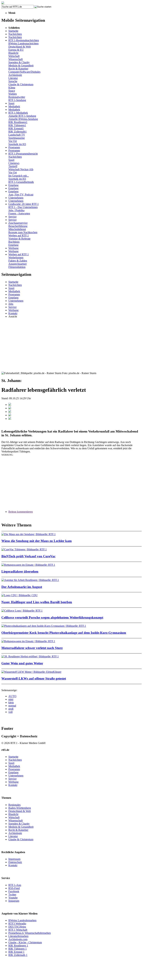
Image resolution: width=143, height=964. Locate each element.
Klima (11, 87)
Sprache (12, 81)
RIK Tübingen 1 (17, 948)
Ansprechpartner (17, 263)
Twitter (12, 894)
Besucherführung (17, 226)
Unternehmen (15, 197)
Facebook (13, 891)
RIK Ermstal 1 (16, 951)
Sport (11, 103)
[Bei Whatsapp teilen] (9, 411)
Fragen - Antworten (19, 213)
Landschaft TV (16, 134)
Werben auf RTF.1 (18, 235)
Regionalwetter (16, 96)
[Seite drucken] (9, 418)
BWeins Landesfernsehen (22, 920)
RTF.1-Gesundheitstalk (21, 181)
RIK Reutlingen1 (17, 122)
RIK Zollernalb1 (17, 131)
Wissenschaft (15, 59)
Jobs (10, 303)
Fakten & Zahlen (17, 260)
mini (10, 699)
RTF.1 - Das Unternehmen (23, 207)
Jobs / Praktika (16, 210)
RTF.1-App (14, 885)
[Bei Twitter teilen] (9, 408)
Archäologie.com (17, 939)
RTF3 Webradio (17, 923)
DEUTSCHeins (17, 926)
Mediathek (14, 106)
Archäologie (15, 74)
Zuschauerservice (18, 222)
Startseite (13, 30)
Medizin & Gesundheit (20, 65)
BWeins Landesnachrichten (23, 43)
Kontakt (12, 313)
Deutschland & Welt (19, 46)
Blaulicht (13, 52)
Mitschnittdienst (17, 229)
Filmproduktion (16, 266)
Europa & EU (16, 49)
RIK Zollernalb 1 (17, 955)
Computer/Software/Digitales (24, 71)
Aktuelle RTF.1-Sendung (22, 115)
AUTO (12, 696)
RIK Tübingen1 (17, 125)
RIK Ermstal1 (16, 128)
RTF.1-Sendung (17, 100)
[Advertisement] (71, 345)
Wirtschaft (14, 56)
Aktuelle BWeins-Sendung (23, 119)
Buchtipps (14, 241)
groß (10, 708)
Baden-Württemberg (19, 807)
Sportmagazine (16, 137)
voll (10, 711)
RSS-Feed (14, 888)
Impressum (14, 858)
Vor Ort (12, 141)
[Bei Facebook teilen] (9, 404)
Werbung (13, 248)
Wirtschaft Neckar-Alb (20, 169)
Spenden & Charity (19, 62)
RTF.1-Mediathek (18, 112)
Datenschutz (15, 862)
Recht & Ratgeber (18, 68)
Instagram (13, 900)
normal (12, 705)
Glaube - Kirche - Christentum (25, 942)
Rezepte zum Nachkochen (22, 232)
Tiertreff (12, 166)
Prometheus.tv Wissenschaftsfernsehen (29, 932)
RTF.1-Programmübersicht (23, 153)
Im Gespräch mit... (18, 175)
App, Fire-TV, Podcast (20, 194)
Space (11, 90)
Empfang (13, 185)
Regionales (14, 804)
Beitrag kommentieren (20, 511)
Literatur (13, 78)
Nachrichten (15, 34)
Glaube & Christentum (20, 84)
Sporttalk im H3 (17, 144)
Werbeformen (15, 257)
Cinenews (13, 163)
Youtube (13, 897)
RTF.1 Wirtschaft (17, 929)
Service (12, 216)
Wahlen (12, 93)
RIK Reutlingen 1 (18, 945)
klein (11, 702)
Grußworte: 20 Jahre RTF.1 (23, 204)
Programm (14, 147)
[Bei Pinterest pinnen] (9, 415)
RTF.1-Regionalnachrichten (23, 40)
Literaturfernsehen (18, 936)
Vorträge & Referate (19, 238)
